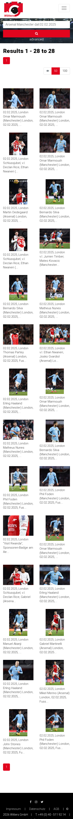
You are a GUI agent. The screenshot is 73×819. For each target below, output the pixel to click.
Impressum (13, 809)
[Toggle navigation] (64, 8)
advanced (36, 39)
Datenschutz (37, 809)
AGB (56, 809)
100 (64, 70)
